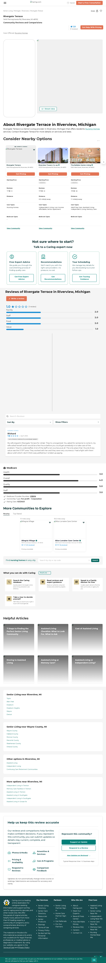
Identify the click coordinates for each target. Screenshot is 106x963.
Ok (94, 960)
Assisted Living (12, 763)
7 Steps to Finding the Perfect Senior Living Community (18, 631)
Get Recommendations (53, 278)
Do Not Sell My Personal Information (44, 935)
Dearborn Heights (13, 708)
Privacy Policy (23, 948)
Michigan (17, 11)
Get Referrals (60, 921)
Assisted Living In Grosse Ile (17, 802)
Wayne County (12, 731)
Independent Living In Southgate (19, 798)
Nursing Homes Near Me (95, 934)
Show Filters (61, 422)
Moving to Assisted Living (16, 661)
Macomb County (13, 740)
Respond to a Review (78, 848)
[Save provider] (101, 11)
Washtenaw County (14, 743)
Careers (76, 930)
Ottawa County (12, 747)
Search (95, 560)
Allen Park (10, 702)
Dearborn (10, 705)
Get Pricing (21, 174)
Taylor (9, 698)
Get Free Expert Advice (22, 278)
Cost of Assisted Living (86, 628)
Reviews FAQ (78, 927)
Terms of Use (8, 948)
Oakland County (12, 734)
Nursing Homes (21, 33)
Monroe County (12, 737)
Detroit (9, 714)
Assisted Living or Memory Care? (50, 661)
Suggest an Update (78, 842)
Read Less (43, 573)
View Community (13, 228)
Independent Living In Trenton (18, 785)
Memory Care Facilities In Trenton (19, 789)
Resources (42, 916)
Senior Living (8, 11)
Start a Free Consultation (89, 3)
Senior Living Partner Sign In (60, 908)
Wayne (9, 711)
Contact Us (77, 933)
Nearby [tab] (6, 514)
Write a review (17, 299)
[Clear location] (89, 560)
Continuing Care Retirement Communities (22, 769)
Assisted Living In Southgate (17, 795)
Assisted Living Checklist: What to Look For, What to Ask (53, 631)
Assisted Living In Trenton (16, 792)
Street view (50, 109)
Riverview (25, 11)
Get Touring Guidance (84, 278)
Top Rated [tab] (17, 514)
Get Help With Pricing (92, 27)
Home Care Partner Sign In (60, 915)
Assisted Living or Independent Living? (85, 661)
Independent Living (14, 766)
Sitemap (41, 925)
